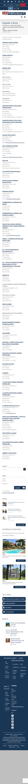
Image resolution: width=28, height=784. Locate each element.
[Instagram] (12, 727)
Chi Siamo (6, 662)
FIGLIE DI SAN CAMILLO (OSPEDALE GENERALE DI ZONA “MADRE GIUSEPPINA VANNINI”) (13, 226)
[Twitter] (12, 716)
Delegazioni (22, 670)
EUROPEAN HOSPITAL (8, 191)
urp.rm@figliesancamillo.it (13, 235)
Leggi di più (20, 560)
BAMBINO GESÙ (6, 68)
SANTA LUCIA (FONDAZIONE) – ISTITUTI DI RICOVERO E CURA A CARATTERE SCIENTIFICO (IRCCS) (13, 418)
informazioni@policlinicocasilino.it (15, 142)
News (21, 664)
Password (4, 483)
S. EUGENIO (5, 373)
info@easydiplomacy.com (17, 706)
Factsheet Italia (7, 704)
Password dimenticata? (8, 492)
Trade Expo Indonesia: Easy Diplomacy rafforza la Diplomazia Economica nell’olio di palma (16, 517)
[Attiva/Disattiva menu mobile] (25, 17)
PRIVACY (22, 745)
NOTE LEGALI (12, 747)
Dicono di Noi (7, 667)
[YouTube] (12, 719)
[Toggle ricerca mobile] (21, 17)
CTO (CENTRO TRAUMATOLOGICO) (11, 171)
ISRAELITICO (5, 275)
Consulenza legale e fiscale (22, 675)
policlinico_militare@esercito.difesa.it (12, 157)
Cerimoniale (22, 667)
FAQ (18, 747)
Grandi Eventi (14, 677)
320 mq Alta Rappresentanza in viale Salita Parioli (16, 631)
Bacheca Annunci (7, 676)
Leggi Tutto (20, 525)
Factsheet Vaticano (7, 708)
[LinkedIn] (12, 722)
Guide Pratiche (7, 699)
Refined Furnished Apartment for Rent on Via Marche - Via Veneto (17, 640)
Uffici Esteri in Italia (7, 694)
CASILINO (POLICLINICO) (9, 135)
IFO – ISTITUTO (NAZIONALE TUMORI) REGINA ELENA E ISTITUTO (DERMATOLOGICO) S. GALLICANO (12, 264)
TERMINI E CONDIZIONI (13, 745)
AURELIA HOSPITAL (7, 55)
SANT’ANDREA (6, 333)
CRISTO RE (5, 160)
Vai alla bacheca (19, 653)
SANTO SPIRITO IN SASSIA (9, 433)
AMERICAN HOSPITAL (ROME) (10, 42)
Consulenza (15, 664)
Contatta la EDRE (19, 587)
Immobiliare (15, 667)
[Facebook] (12, 725)
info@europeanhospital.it (13, 199)
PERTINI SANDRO (7, 304)
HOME (4, 745)
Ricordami (7, 491)
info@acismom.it (11, 413)
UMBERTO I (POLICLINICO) (9, 453)
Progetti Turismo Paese (15, 672)
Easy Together (7, 671)
